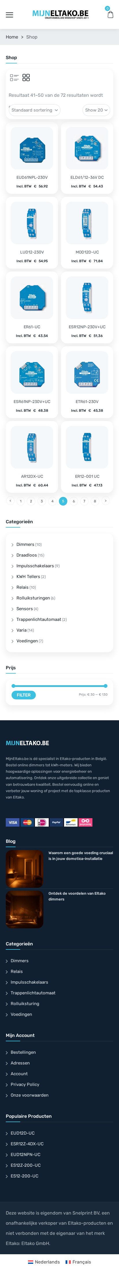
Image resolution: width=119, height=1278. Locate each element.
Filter (24, 695)
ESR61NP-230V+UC (32, 401)
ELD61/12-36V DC (87, 177)
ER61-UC (32, 326)
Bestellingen (23, 1052)
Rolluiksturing (25, 1003)
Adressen (20, 1063)
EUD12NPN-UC (25, 1154)
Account (19, 1073)
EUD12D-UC (23, 1133)
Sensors (24, 608)
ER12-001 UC (87, 476)
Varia (21, 630)
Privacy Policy (25, 1084)
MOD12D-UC (87, 252)
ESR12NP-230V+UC (87, 326)
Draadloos (26, 555)
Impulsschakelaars (35, 565)
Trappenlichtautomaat (38, 619)
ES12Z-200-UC (26, 1165)
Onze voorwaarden (30, 1095)
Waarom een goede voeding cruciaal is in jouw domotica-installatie (81, 856)
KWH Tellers (28, 576)
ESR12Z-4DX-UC (27, 1143)
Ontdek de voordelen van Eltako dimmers (77, 896)
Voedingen (27, 640)
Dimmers (25, 544)
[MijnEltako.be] (60, 14)
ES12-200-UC (24, 1176)
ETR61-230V (87, 401)
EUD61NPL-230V (32, 177)
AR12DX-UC (32, 476)
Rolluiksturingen (33, 598)
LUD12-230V (32, 252)
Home (12, 37)
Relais (22, 587)
